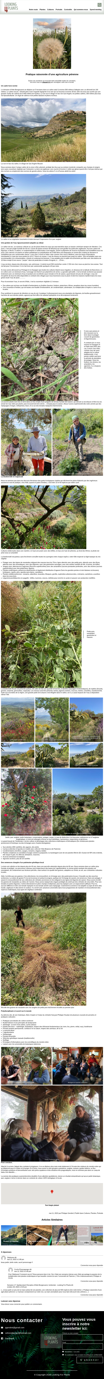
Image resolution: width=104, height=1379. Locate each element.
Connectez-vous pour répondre (92, 1265)
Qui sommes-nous (81, 9)
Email (64, 1342)
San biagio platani (52, 1205)
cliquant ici (46, 82)
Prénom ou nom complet (70, 1333)
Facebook (9, 1338)
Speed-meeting (95, 9)
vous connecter (15, 1304)
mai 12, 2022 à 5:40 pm (22, 1271)
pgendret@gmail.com (14, 1327)
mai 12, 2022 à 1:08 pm (15, 1259)
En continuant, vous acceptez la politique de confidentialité (83, 1355)
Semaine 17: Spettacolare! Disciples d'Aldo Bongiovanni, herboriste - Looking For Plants (39, 1285)
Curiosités (68, 9)
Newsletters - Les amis (71, 1352)
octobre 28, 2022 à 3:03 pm (17, 1287)
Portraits (59, 9)
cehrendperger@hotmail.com (18, 1333)
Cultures (50, 9)
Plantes (42, 9)
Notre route (33, 9)
